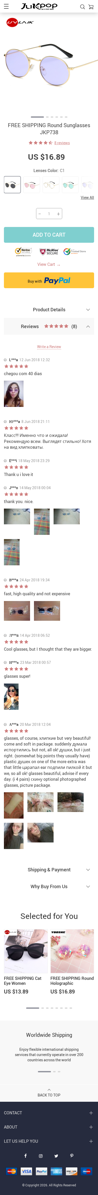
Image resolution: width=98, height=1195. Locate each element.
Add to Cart (49, 234)
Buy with (35, 281)
